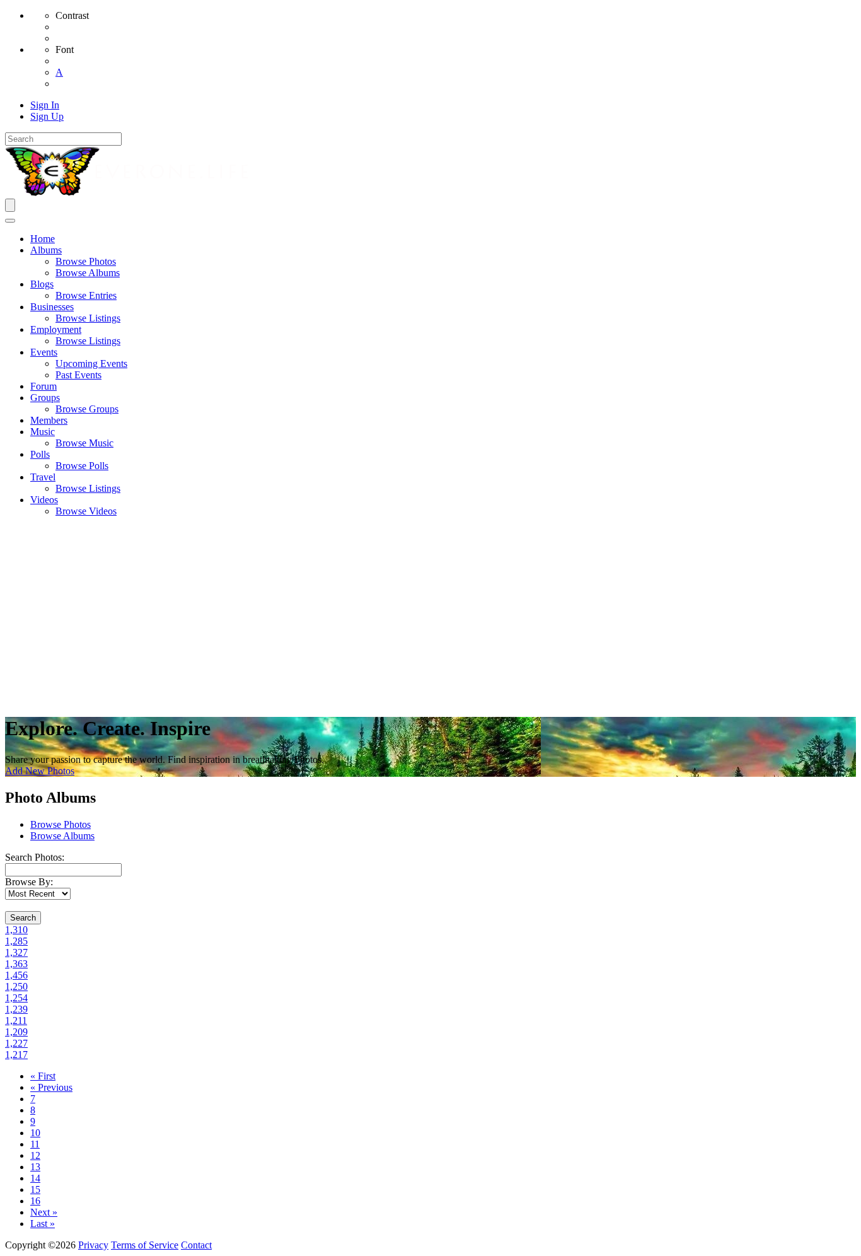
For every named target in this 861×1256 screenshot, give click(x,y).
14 (35, 1178)
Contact (196, 1245)
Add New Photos (39, 770)
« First (42, 1076)
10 (35, 1132)
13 (35, 1166)
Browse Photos (60, 824)
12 (35, 1155)
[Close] (10, 221)
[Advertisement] (430, 615)
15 (35, 1189)
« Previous (51, 1087)
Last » (42, 1223)
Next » (43, 1212)
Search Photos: (34, 857)
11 (35, 1144)
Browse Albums (62, 835)
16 (35, 1200)
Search (23, 917)
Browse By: (29, 881)
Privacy (93, 1245)
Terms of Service (144, 1245)
